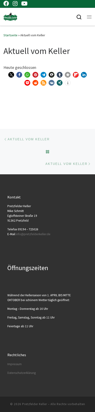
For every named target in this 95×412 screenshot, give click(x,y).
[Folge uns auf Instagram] (15, 3)
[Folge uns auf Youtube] (24, 3)
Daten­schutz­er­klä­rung (21, 373)
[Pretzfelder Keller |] (10, 16)
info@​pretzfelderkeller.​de (33, 234)
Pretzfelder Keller (34, 404)
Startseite (10, 35)
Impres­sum (14, 364)
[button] (11, 75)
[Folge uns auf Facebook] (6, 3)
